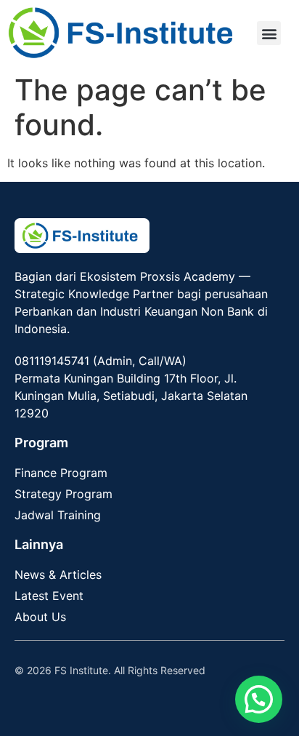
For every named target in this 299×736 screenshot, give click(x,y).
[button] (269, 33)
